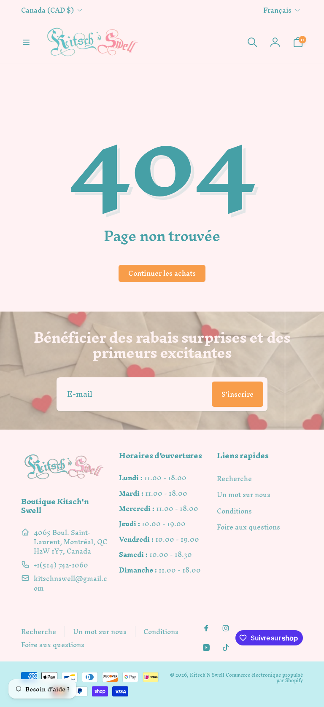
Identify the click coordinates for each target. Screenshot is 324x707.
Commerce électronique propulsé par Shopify (264, 677)
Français (277, 10)
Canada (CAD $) (47, 10)
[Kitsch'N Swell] (64, 479)
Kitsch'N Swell (207, 674)
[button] (26, 42)
